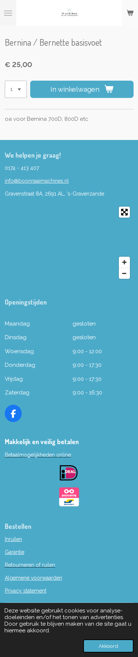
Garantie (14, 552)
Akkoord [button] (108, 646)
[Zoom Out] (124, 273)
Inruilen (13, 539)
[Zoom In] (124, 262)
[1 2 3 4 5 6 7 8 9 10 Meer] (16, 89)
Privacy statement (25, 591)
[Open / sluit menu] (8, 13)
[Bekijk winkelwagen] (130, 13)
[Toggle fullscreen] (124, 212)
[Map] (69, 242)
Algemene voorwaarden (33, 578)
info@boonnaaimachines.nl (37, 181)
